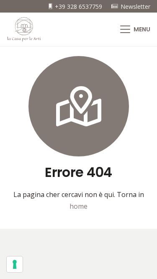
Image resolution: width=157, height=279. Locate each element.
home (78, 206)
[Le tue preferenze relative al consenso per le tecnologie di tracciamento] (15, 264)
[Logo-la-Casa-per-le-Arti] (24, 29)
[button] (135, 29)
